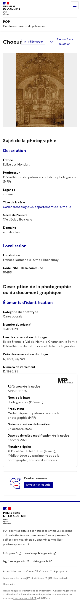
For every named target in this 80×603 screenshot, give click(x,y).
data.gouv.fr (40, 561)
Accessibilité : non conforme (18, 571)
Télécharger (35, 42)
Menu (75, 5)
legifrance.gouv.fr (14, 561)
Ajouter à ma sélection (65, 42)
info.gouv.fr (10, 553)
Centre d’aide (60, 578)
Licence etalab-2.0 (23, 598)
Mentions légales (12, 590)
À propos (59, 571)
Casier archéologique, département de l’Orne (35, 207)
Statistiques (37, 578)
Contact (43, 571)
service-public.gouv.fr (38, 553)
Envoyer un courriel (38, 485)
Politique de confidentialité (37, 590)
